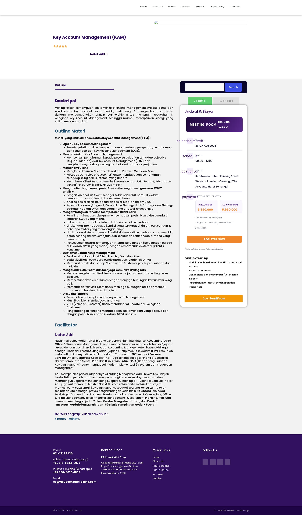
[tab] (114, 131)
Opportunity (217, 6)
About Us (157, 6)
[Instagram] (220, 462)
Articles (200, 6)
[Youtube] (213, 462)
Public (171, 6)
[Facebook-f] (205, 462)
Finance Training (67, 419)
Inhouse (185, 6)
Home (143, 6)
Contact (235, 6)
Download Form (214, 298)
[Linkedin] (227, 462)
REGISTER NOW (214, 239)
